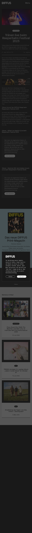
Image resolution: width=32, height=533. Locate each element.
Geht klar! (21, 276)
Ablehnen (10, 276)
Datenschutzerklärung (11, 272)
